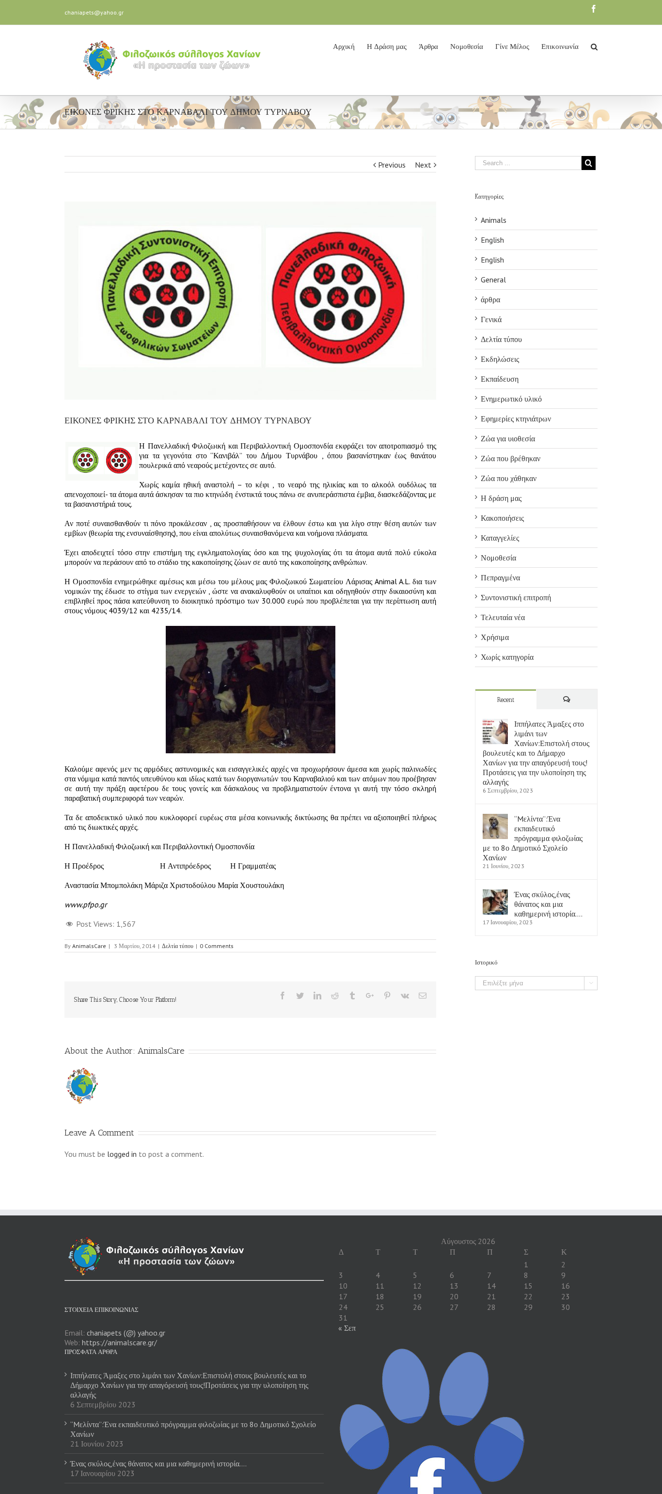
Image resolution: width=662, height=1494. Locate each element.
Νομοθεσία (498, 557)
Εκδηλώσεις (500, 359)
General (493, 279)
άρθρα (490, 299)
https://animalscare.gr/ (119, 1342)
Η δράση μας (501, 498)
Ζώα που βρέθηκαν (510, 458)
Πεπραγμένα (500, 577)
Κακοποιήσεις (502, 518)
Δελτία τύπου (177, 945)
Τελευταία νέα (503, 617)
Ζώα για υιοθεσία (508, 438)
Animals (493, 220)
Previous (392, 165)
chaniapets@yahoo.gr (94, 12)
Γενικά (491, 319)
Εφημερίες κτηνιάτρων (516, 418)
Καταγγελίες (500, 538)
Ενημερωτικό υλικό (511, 399)
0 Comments (217, 945)
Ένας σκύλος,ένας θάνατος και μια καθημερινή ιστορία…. (548, 903)
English (492, 240)
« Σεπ (347, 1328)
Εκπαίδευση (500, 379)
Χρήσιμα (495, 637)
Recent (505, 699)
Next (423, 165)
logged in (122, 1154)
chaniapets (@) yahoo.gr (126, 1333)
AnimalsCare (89, 945)
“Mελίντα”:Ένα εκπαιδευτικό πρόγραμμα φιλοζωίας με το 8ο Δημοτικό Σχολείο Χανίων (533, 838)
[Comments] (567, 699)
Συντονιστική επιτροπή (516, 597)
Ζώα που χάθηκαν (508, 478)
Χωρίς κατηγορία (507, 657)
